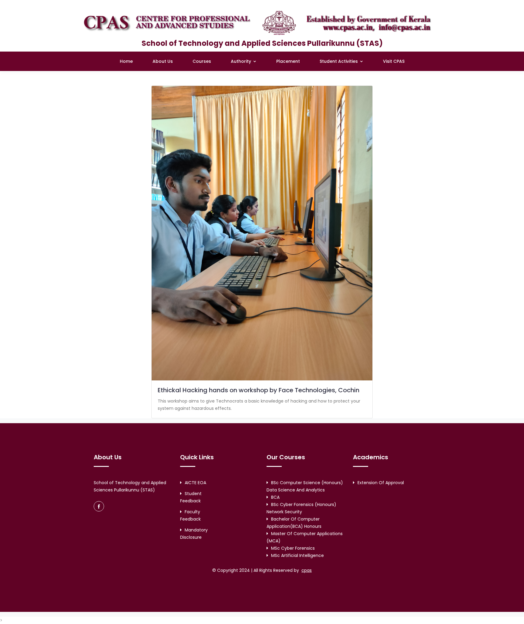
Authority (241, 61)
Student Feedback (191, 497)
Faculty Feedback (190, 515)
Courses (202, 61)
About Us (163, 61)
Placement (288, 61)
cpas (306, 570)
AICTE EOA (195, 483)
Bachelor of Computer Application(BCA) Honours (294, 522)
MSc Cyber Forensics (293, 548)
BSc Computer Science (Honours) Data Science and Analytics (305, 486)
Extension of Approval (381, 483)
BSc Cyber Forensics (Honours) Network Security (301, 508)
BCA (275, 497)
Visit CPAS (394, 61)
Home (126, 61)
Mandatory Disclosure (194, 533)
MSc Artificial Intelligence (297, 555)
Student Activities (339, 61)
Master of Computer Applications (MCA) (305, 537)
